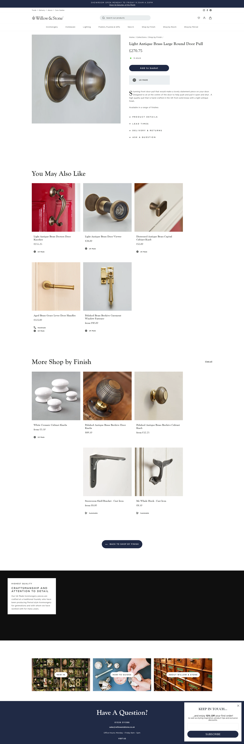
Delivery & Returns (147, 130)
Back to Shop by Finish (124, 544)
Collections (141, 37)
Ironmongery (52, 27)
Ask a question (144, 137)
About (50, 10)
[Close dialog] (238, 705)
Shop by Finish (148, 27)
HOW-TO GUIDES (122, 675)
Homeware (70, 27)
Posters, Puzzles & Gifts (109, 27)
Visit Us (122, 738)
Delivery (42, 10)
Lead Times (140, 124)
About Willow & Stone (183, 675)
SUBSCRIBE (212, 734)
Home (131, 37)
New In (131, 27)
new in (61, 675)
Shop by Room (169, 27)
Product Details (145, 117)
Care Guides (59, 10)
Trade (34, 10)
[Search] (104, 18)
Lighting (87, 27)
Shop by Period (191, 27)
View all (208, 361)
